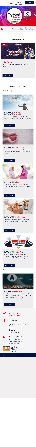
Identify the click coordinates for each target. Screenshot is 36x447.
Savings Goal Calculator (15, 343)
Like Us (30, 2)
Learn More (7, 75)
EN (11, 3)
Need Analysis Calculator (25, 28)
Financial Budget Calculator (26, 30)
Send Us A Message (14, 332)
